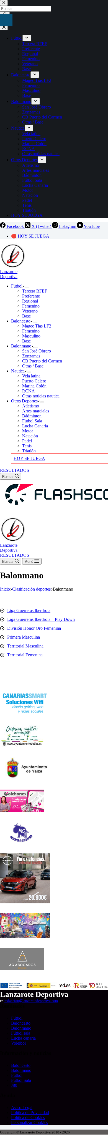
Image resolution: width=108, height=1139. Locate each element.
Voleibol (18, 1043)
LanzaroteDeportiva (8, 274)
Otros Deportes (24, 401)
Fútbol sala (20, 1033)
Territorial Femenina (25, 654)
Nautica (18, 371)
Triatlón (29, 450)
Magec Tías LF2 (36, 326)
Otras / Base (32, 366)
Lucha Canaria (35, 426)
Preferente (31, 296)
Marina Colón (34, 386)
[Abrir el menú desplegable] (27, 287)
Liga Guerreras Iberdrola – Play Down (41, 619)
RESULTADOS (14, 470)
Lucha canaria (23, 1038)
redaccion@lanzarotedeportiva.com (31, 1001)
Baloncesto (20, 321)
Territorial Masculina (25, 646)
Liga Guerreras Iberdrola (28, 610)
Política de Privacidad (30, 1112)
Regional (30, 301)
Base (26, 316)
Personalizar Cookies (29, 1122)
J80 (14, 1085)
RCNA (28, 391)
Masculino (31, 336)
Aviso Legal (21, 1107)
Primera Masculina (23, 637)
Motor (27, 431)
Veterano (30, 311)
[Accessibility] (6, 20)
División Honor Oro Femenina (34, 628)
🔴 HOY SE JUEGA (30, 236)
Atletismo (30, 406)
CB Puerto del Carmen (42, 361)
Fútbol (16, 286)
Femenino (31, 306)
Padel (27, 441)
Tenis (27, 445)
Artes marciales (35, 411)
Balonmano (21, 346)
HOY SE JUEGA (29, 458)
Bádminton (32, 416)
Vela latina (31, 376)
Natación (30, 436)
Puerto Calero (34, 381)
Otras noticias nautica (41, 396)
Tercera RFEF (34, 291)
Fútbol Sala (32, 421)
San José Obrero (36, 351)
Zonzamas (31, 356)
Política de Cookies (28, 1117)
